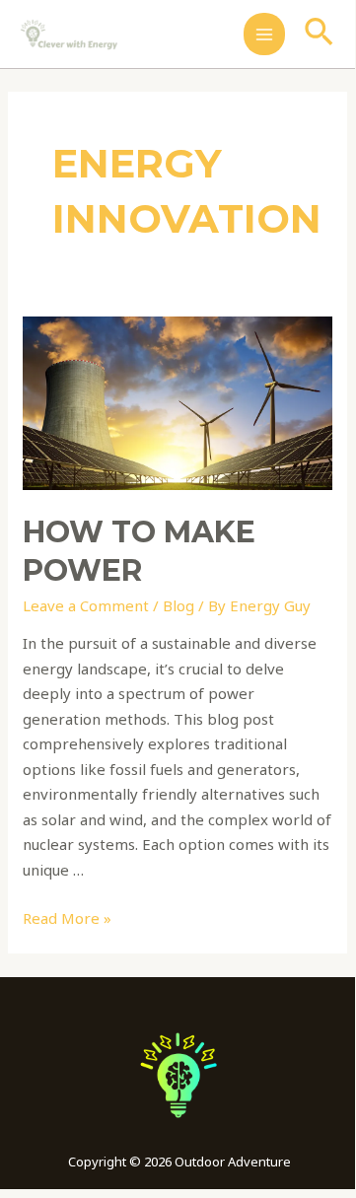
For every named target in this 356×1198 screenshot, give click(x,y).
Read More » (67, 918)
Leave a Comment (86, 605)
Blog (178, 605)
